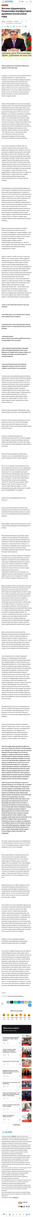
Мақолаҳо (5, 5)
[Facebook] (19, 1206)
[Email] (19, 26)
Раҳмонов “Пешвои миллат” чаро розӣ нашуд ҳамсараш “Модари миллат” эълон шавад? (11, 1094)
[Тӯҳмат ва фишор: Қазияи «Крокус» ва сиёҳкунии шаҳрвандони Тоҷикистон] (26, 1052)
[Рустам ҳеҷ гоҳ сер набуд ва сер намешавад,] (26, 1084)
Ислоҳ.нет (15, 1197)
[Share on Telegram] (16, 26)
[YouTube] (21, 1206)
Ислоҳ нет (9, 21)
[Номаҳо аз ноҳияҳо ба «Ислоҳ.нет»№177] (26, 1117)
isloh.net (14, 1136)
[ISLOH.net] (8, 1)
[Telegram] (26, 1206)
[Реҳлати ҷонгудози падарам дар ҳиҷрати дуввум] (26, 1107)
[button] (22, 26)
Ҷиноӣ (24, 1056)
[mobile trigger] (30, 1)
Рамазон (10, 996)
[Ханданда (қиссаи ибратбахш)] (26, 1063)
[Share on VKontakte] (13, 26)
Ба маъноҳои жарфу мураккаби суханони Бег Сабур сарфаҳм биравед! (11, 1039)
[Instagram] (24, 1206)
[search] (19, 1)
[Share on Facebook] (5, 26)
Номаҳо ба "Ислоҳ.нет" (26, 1121)
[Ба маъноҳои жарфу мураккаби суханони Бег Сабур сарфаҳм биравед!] (26, 1040)
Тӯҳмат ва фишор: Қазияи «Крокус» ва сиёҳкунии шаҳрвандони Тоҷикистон (9, 1051)
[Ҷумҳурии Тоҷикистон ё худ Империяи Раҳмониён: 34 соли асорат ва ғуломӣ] (26, 1073)
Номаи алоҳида (25, 1077)
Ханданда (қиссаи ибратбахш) (11, 1061)
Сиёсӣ (24, 1055)
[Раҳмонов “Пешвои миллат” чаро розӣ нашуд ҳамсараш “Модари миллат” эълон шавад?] (26, 1096)
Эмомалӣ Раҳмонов (18, 996)
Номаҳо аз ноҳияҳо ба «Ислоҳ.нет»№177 (8, 1116)
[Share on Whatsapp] (10, 26)
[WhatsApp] (29, 1206)
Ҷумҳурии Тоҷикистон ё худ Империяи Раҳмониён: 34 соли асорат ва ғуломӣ (11, 1072)
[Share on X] (7, 26)
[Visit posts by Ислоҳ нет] (3, 22)
